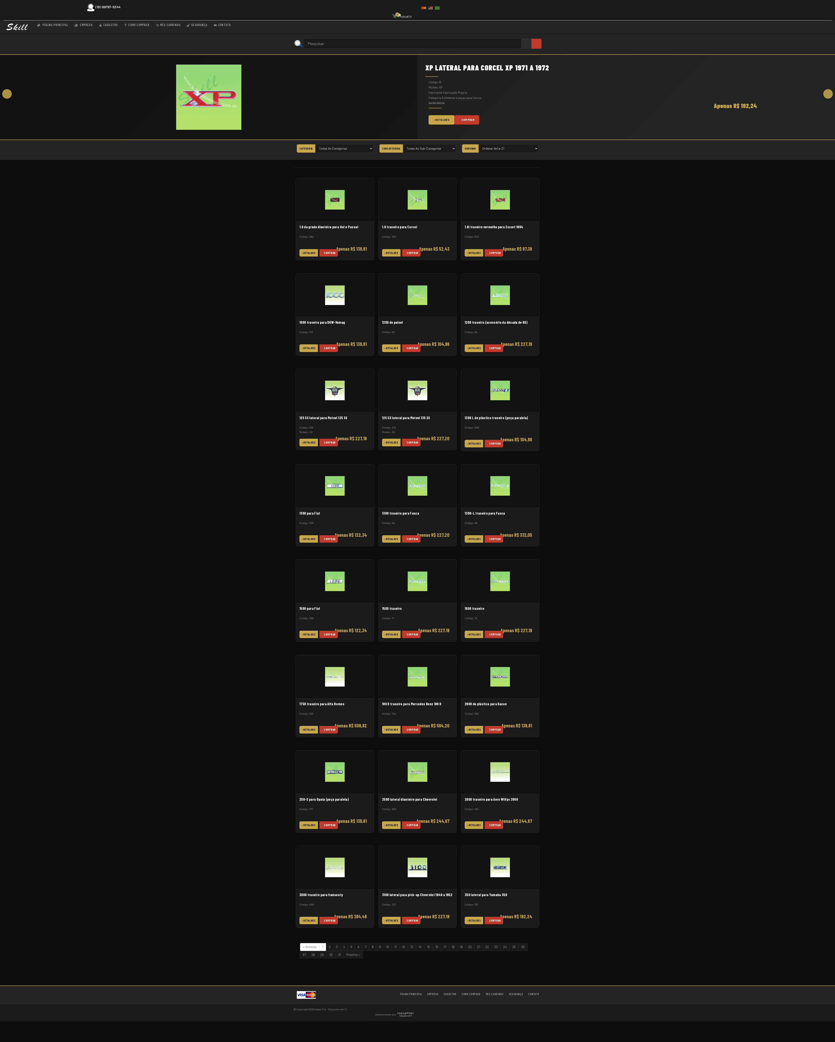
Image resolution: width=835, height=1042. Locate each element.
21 (478, 947)
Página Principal (55, 25)
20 (470, 947)
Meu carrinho (170, 25)
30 (331, 955)
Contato (224, 25)
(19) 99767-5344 (107, 7)
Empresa (86, 25)
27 (304, 955)
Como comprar (138, 25)
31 (339, 955)
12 (403, 947)
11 (395, 947)
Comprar (468, 120)
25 (514, 947)
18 (453, 947)
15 (428, 947)
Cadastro (110, 25)
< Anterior (310, 947)
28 (313, 955)
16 (436, 947)
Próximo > (353, 955)
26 (523, 947)
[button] (7, 94)
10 (387, 947)
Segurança (199, 25)
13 (411, 947)
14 (420, 947)
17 (445, 947)
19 (461, 947)
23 (496, 947)
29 (322, 955)
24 (505, 947)
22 (487, 947)
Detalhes (442, 120)
